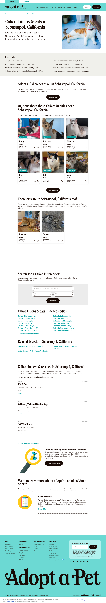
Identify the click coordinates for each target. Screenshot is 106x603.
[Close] (103, 600)
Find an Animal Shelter (54, 463)
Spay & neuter (9, 548)
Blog (35, 546)
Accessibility (52, 553)
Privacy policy (53, 546)
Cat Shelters (22, 555)
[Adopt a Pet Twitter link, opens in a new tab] (74, 561)
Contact (36, 548)
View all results (53, 190)
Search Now (53, 97)
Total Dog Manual (10, 551)
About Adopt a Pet (39, 544)
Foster (69, 7)
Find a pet (8, 544)
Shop (75, 7)
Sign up (96, 7)
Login (87, 7)
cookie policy (10, 601)
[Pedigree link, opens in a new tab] (92, 595)
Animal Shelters (23, 550)
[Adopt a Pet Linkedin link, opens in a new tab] (87, 561)
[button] (35, 148)
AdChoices (52, 557)
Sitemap (51, 544)
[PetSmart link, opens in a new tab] (85, 595)
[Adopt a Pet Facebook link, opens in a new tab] (70, 561)
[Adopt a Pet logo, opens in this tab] (53, 580)
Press (35, 551)
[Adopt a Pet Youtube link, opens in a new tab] (81, 561)
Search (53, 301)
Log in (21, 559)
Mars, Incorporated (54, 555)
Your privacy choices (55, 559)
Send (93, 546)
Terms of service (53, 548)
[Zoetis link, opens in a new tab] (98, 595)
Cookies (51, 551)
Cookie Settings (43, 595)
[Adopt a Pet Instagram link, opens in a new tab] (84, 561)
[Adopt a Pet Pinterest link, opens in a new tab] (77, 561)
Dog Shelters (23, 553)
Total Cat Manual (10, 553)
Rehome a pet (9, 546)
